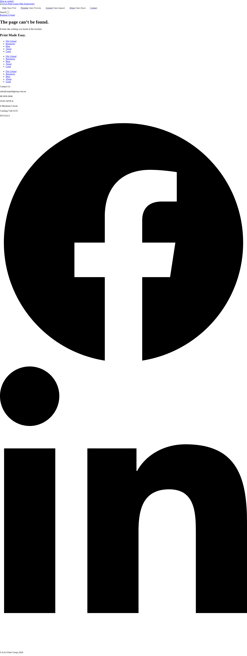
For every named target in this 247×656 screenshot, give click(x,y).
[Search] (8, 12)
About (8, 49)
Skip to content (7, 1)
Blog (8, 46)
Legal (8, 51)
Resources (10, 44)
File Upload (11, 41)
